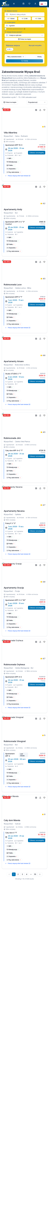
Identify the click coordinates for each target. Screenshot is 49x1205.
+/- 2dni (24, 18)
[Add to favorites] (44, 110)
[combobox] (37, 102)
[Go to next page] (39, 874)
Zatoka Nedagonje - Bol (24, 668)
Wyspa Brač (8, 136)
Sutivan (18, 824)
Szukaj (25, 61)
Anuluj (39, 57)
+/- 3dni (38, 18)
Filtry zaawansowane (14, 57)
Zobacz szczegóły (36, 153)
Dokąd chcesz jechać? (14, 32)
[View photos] (36, 110)
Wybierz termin (12, 11)
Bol (16, 213)
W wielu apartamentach (15, 29)
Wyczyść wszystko (35, 45)
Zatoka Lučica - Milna (23, 288)
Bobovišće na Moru (22, 365)
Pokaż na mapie (25, 39)
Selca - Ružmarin (21, 136)
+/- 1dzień (10, 18)
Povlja (17, 591)
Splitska (18, 514)
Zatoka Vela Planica (22, 441)
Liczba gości (11, 22)
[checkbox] (5, 29)
